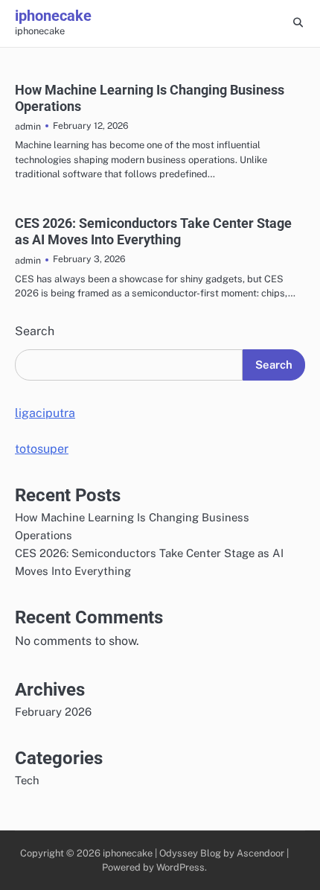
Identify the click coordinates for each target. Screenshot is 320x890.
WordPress (180, 867)
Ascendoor (260, 853)
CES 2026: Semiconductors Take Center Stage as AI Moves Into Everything (153, 231)
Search (34, 331)
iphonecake (53, 16)
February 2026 (53, 711)
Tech (27, 780)
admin (28, 126)
